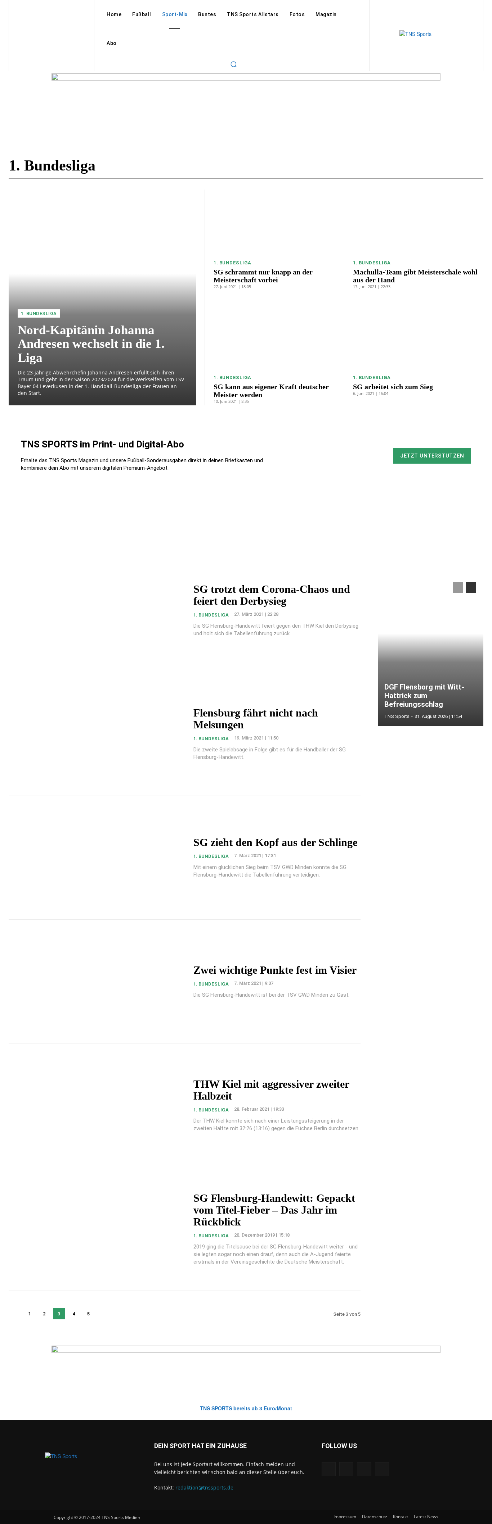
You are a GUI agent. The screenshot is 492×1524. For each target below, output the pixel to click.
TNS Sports (397, 716)
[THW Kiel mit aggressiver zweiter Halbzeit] (96, 1105)
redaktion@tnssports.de (204, 1487)
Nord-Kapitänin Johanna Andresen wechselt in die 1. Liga (91, 344)
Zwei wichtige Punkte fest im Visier (275, 970)
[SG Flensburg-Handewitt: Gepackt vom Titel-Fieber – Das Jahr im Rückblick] (96, 1229)
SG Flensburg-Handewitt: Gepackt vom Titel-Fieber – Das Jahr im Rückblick (274, 1210)
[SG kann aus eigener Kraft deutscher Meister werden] (279, 336)
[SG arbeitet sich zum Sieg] (418, 336)
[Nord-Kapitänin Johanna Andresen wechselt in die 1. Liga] (102, 297)
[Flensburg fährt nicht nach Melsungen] (96, 734)
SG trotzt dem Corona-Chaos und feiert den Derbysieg (271, 595)
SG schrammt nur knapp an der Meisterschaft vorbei (263, 276)
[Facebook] (329, 1469)
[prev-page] (15, 1313)
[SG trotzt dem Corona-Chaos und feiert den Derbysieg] (96, 610)
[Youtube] (382, 1469)
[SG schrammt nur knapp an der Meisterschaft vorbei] (279, 222)
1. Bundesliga (39, 313)
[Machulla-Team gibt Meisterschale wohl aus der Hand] (418, 222)
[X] (364, 1469)
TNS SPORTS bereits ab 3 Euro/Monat (246, 1408)
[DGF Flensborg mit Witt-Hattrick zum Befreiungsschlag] (431, 650)
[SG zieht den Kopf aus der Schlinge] (96, 857)
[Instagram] (346, 1469)
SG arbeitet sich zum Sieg (393, 387)
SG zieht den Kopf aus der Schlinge (275, 842)
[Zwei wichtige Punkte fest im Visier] (96, 981)
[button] (233, 64)
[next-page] (103, 1313)
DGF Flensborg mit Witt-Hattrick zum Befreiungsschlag (424, 696)
